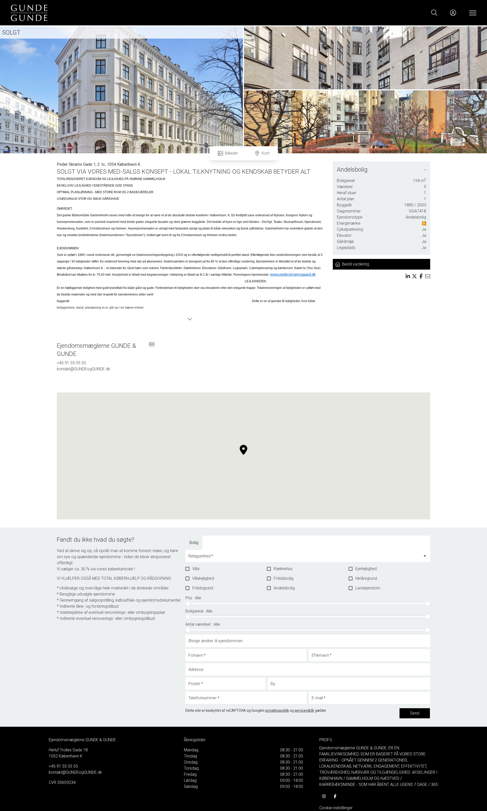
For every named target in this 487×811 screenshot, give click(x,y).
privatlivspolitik (277, 710)
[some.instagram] (323, 796)
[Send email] (427, 276)
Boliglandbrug (223, 542)
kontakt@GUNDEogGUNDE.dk (83, 369)
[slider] (187, 603)
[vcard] (151, 350)
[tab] (193, 543)
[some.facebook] (335, 796)
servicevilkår (304, 710)
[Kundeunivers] (453, 13)
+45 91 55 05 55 (71, 362)
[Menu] (472, 13)
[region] (243, 455)
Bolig (193, 542)
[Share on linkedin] (407, 276)
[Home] (127, 12)
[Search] (434, 13)
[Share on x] (414, 276)
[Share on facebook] (421, 276)
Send (414, 713)
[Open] (424, 555)
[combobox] (303, 558)
